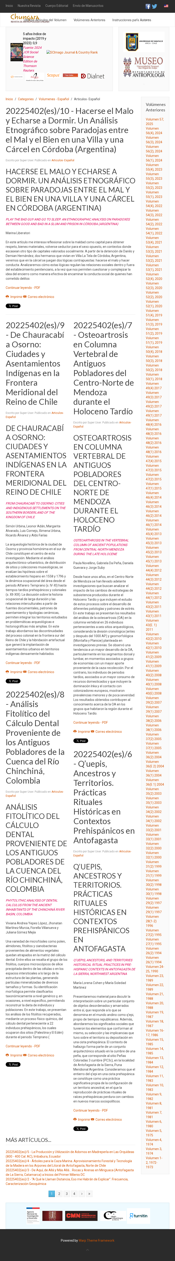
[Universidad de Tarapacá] (144, 42)
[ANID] (33, 1215)
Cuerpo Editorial (56, 6)
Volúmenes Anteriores (89, 20)
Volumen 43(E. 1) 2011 (152, 625)
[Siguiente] (82, 1194)
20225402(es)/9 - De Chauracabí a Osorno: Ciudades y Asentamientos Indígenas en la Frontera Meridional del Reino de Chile (35, 363)
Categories (26, 99)
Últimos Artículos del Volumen (45, 20)
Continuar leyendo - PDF (23, 288)
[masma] (144, 63)
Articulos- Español (62, 160)
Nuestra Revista (29, 6)
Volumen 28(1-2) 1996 (152, 921)
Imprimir (16, 297)
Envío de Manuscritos (88, 6)
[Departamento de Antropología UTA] (144, 73)
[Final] (89, 1194)
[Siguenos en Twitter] (154, 6)
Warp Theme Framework (96, 1240)
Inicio (9, 6)
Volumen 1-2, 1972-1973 (154, 1162)
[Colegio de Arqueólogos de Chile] (113, 1215)
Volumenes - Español (54, 99)
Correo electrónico (40, 297)
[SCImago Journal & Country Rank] (72, 52)
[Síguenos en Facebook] (148, 6)
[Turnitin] (138, 1215)
